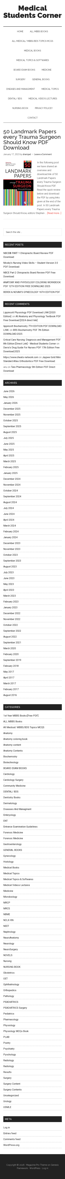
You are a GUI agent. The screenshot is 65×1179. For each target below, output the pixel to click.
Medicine (8, 891)
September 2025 (12, 426)
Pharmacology (10, 1019)
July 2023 (8, 572)
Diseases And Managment (17, 809)
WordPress (34, 1168)
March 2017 (9, 683)
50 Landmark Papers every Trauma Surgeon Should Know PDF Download (32, 139)
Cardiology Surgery (13, 780)
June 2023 (9, 578)
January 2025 (10, 473)
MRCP (6, 902)
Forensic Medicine (13, 832)
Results (7, 1072)
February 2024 (11, 531)
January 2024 (10, 537)
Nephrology (9, 931)
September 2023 (12, 560)
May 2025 (8, 449)
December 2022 (11, 613)
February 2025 (11, 467)
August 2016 (10, 695)
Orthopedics (9, 990)
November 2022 (11, 619)
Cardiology (9, 774)
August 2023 (10, 566)
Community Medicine (14, 785)
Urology (7, 1101)
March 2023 (9, 595)
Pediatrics (8, 1013)
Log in (6, 1127)
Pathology (8, 996)
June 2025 (9, 443)
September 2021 (12, 642)
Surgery (7, 1078)
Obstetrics (9, 972)
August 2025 (10, 432)
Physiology (9, 1025)
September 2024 (12, 496)
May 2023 (8, 584)
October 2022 (10, 625)
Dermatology (10, 803)
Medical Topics (11, 873)
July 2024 (8, 508)
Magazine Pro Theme (36, 1165)
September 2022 (12, 630)
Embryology (9, 815)
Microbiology (10, 896)
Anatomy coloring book (15, 739)
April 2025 (8, 455)
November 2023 (11, 549)
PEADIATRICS (10, 1002)
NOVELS (7, 955)
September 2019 (12, 660)
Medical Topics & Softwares (18, 879)
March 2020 (9, 648)
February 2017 (11, 689)
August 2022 (10, 636)
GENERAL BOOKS (12, 850)
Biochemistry (10, 756)
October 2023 (10, 554)
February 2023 (11, 601)
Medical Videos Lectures (16, 885)
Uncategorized (11, 1095)
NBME (6, 914)
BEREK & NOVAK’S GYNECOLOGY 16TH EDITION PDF (31, 292)
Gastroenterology (12, 844)
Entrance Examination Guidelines (20, 826)
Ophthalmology (11, 984)
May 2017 (8, 671)
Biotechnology (10, 762)
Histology (8, 861)
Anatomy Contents (13, 750)
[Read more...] (54, 213)
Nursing (7, 961)
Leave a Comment (43, 154)
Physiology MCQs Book (16, 1031)
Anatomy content (12, 744)
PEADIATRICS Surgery (15, 1007)
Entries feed (9, 1133)
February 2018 (11, 665)
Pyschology (9, 1054)
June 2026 (9, 391)
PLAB (6, 1037)
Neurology (8, 943)
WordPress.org (11, 1145)
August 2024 (10, 502)
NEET (6, 926)
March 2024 (9, 525)
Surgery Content (11, 1083)
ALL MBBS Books (12, 721)
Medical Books (11, 867)
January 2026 (10, 403)
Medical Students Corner (32, 11)
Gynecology (9, 855)
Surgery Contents (12, 1089)
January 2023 (10, 607)
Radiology (8, 1060)
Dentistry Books (11, 797)
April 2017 (8, 677)
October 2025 (10, 420)
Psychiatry (9, 1048)
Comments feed (11, 1139)
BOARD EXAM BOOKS (15, 768)
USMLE (7, 1107)
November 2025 (11, 414)
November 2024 (11, 484)
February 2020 (11, 654)
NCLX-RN (8, 920)
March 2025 (9, 461)
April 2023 (8, 590)
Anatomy (8, 733)
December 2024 (11, 479)
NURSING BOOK (11, 966)
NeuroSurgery (10, 949)
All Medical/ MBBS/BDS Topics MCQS (23, 727)
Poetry (6, 1042)
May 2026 (8, 397)
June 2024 (9, 514)
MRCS (6, 908)
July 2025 (8, 438)
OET (5, 978)
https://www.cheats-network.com (20, 357)
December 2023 (11, 543)
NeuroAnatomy (11, 937)
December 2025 (11, 408)
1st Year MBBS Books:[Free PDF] (20, 715)
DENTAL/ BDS (10, 791)
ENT (5, 820)
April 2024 (8, 519)
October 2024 (10, 490)
